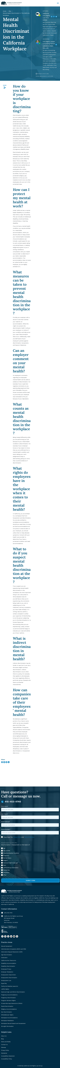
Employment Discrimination (9, 977)
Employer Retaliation (7, 972)
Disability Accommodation (8, 963)
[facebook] (2, 936)
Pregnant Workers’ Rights (8, 1000)
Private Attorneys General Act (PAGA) (11, 1003)
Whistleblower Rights (7, 1015)
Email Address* (5, 821)
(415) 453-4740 (8, 912)
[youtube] (14, 936)
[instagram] (5, 936)
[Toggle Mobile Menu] (58, 3)
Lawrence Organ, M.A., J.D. (48, 47)
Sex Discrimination (6, 1012)
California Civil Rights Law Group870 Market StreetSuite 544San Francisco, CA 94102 (13, 919)
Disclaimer (4, 1053)
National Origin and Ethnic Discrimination (13, 992)
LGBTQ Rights (5, 989)
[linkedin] (8, 936)
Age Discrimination (6, 954)
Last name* (4, 814)
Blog (10, 11)
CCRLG (45, 20)
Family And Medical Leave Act (9, 986)
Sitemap (3, 1047)
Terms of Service (29, 837)
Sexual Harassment (6, 946)
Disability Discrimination (8, 966)
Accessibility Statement (8, 1056)
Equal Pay (4, 983)
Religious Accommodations (9, 1009)
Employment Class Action (8, 974)
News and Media (5, 1041)
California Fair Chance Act (8, 960)
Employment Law (6, 980)
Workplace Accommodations (9, 1017)
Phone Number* (5, 829)
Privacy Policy (17, 837)
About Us (3, 1036)
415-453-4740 (13, 801)
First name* (4, 806)
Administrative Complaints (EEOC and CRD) (13, 949)
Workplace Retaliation (7, 1020)
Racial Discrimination (7, 1006)
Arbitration (4, 957)
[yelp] (17, 936)
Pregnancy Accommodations (9, 995)
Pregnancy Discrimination (8, 997)
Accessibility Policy (6, 1059)
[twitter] (11, 936)
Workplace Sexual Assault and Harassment (13, 1023)
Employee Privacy (6, 969)
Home (4, 11)
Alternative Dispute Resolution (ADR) (11, 952)
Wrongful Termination (7, 1026)
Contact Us (4, 1044)
